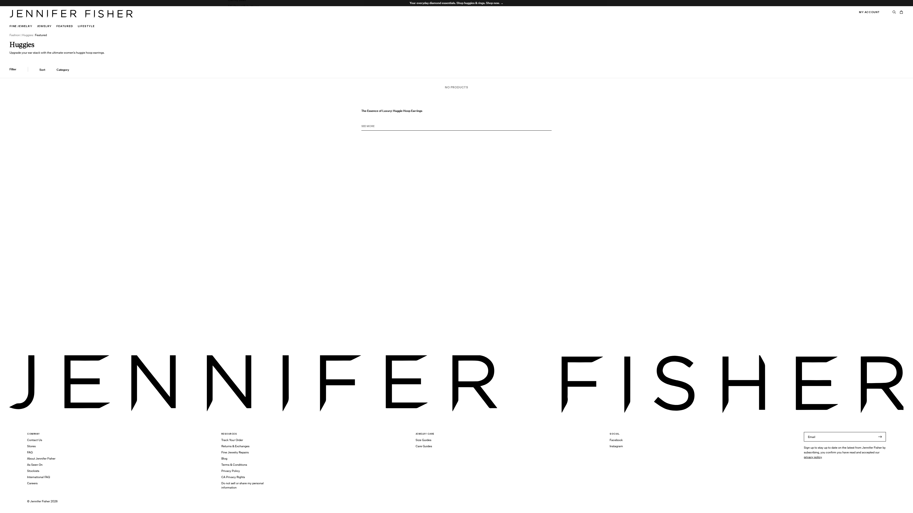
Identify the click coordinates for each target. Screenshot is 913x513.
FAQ (30, 452)
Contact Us (34, 440)
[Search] (894, 12)
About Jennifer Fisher (41, 458)
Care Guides (424, 446)
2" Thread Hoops (239, 12)
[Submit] (880, 436)
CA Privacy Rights (233, 477)
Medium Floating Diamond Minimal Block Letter (259, 18)
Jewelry (44, 26)
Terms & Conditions (234, 464)
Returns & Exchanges (235, 446)
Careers (32, 483)
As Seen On (35, 464)
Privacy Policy (230, 470)
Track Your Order (232, 440)
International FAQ (38, 477)
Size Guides (423, 440)
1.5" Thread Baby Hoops (243, 6)
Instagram (616, 446)
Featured (64, 26)
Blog (224, 458)
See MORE (367, 126)
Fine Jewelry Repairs (235, 452)
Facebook (616, 440)
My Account (869, 12)
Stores (31, 446)
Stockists (33, 470)
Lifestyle (86, 26)
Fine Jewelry (21, 26)
